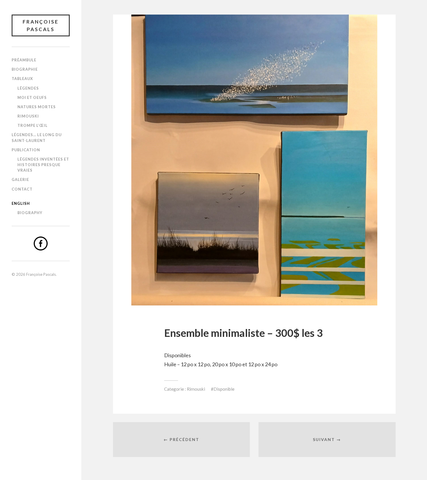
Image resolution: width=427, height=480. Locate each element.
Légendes (28, 88)
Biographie (25, 69)
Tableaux (22, 78)
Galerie (20, 179)
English (21, 203)
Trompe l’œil (32, 125)
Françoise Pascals (41, 25)
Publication (26, 149)
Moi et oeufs (32, 97)
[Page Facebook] (41, 243)
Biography (29, 212)
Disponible (224, 389)
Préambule (24, 60)
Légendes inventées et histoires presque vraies (43, 165)
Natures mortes (36, 106)
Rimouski (28, 116)
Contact (22, 189)
